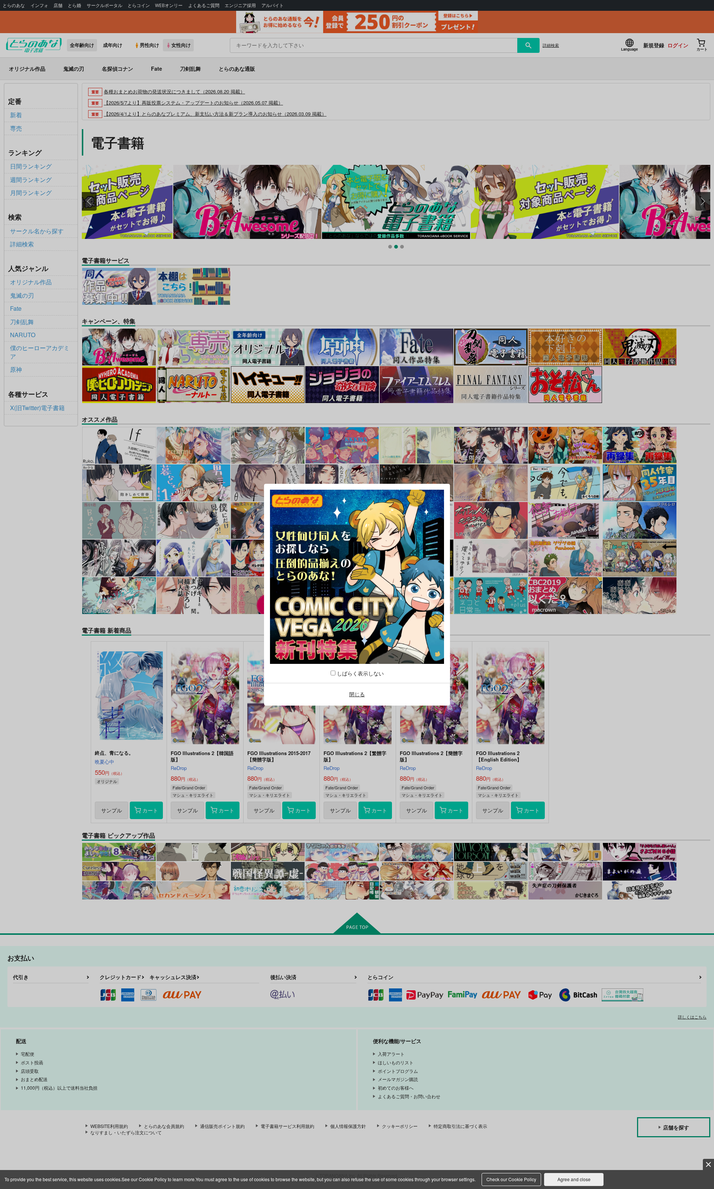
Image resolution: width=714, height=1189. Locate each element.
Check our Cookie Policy (511, 1179)
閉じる (357, 694)
